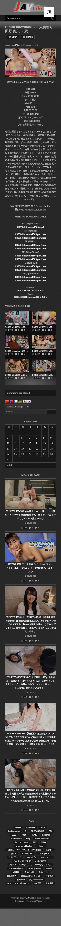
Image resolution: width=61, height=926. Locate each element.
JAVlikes (16, 45)
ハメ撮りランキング (22, 861)
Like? (14, 37)
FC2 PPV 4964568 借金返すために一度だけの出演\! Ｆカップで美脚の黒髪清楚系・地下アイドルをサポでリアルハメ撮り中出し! (30, 515)
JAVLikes (30, 898)
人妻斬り (43, 297)
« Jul (9, 465)
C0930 (16, 297)
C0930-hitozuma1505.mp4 (30, 227)
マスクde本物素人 (16, 868)
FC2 (50, 831)
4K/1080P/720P (23, 290)
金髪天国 (49, 883)
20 (30, 448)
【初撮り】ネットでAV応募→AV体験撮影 (24, 850)
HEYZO (34, 835)
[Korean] (29, 401)
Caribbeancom (14, 831)
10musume (30, 827)
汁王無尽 (49, 876)
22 (44, 448)
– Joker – (41, 846)
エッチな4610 (43, 853)
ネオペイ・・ (46, 857)
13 (30, 443)
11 (15, 443)
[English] (11, 401)
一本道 (49, 868)
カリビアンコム (15, 857)
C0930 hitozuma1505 (29, 297)
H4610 (23, 835)
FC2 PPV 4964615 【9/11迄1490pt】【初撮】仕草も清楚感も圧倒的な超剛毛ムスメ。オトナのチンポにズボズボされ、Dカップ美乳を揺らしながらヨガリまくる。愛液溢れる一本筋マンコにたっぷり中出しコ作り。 (30, 624)
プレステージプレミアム (41, 865)
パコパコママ (41, 861)
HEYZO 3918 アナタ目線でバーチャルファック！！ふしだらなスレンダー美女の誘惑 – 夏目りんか (30, 568)
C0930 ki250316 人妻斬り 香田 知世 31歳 (24, 327)
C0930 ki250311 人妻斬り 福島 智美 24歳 (24, 375)
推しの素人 (11, 876)
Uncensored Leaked (24, 846)
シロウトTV (31, 857)
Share (29, 37)
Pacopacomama (21, 842)
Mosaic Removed (42, 838)
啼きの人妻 (29, 872)
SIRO (43, 842)
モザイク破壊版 (35, 868)
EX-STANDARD (37, 831)
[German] (20, 401)
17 (8, 448)
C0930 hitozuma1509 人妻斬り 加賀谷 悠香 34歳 (27, 351)
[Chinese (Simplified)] (7, 401)
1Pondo (18, 827)
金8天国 (37, 883)
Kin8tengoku (16, 838)
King (28, 838)
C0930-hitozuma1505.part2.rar (30, 238)
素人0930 (21, 880)
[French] (16, 401)
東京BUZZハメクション (31, 876)
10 (8, 443)
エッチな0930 (27, 853)
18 (15, 448)
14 (37, 443)
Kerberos (46, 835)
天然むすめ (43, 872)
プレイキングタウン (17, 865)
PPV (34, 842)
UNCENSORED (37, 290)
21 (37, 448)
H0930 (13, 835)
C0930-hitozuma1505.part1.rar (30, 234)
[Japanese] (25, 401)
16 (51, 443)
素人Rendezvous (36, 880)
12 (22, 443)
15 (44, 443)
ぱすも (14, 853)
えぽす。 (49, 850)
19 (22, 448)
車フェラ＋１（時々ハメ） (18, 883)
